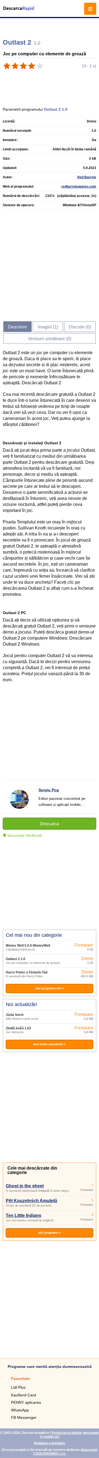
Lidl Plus (18, 1387)
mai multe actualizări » (49, 1044)
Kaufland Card (23, 1395)
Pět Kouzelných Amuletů (31, 1200)
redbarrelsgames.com (78, 186)
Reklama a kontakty (49, 1443)
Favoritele (20, 1378)
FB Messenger (24, 1417)
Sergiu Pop (48, 790)
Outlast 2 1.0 (15, 959)
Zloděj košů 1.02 (18, 1028)
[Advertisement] (50, 26)
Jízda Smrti (14, 1015)
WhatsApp (20, 1410)
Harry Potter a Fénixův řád (26, 972)
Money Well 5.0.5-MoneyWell (28, 945)
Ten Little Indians (23, 1215)
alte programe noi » (49, 988)
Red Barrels (86, 177)
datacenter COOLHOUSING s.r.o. (65, 1452)
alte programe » (49, 1232)
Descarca (49, 823)
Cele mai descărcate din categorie (32, 1170)
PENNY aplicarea (26, 1402)
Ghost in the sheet (25, 1186)
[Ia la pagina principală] (19, 12)
